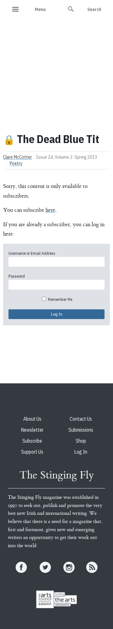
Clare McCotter (17, 157)
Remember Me (59, 299)
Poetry (16, 163)
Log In (80, 452)
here (50, 210)
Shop (81, 441)
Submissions (80, 430)
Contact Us (81, 419)
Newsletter (32, 430)
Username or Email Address (31, 253)
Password (16, 276)
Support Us (32, 452)
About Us (32, 419)
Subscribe (32, 441)
